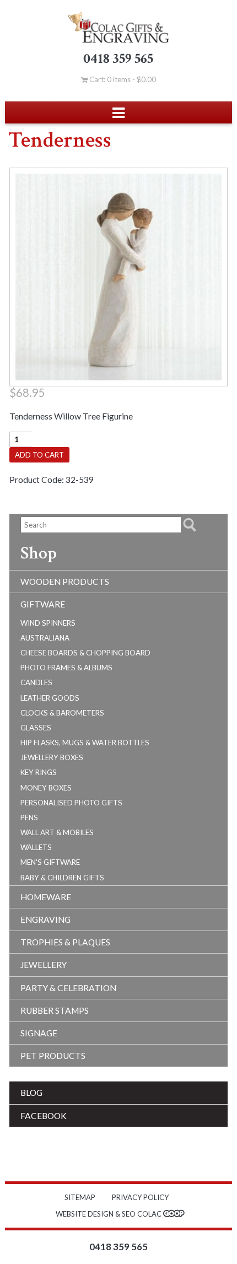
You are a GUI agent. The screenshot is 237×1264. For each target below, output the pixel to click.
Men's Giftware (50, 862)
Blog (31, 1093)
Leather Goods (49, 697)
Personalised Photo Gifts (71, 802)
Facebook (43, 1116)
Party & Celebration (68, 988)
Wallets (36, 847)
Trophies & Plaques (65, 942)
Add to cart (39, 454)
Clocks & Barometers (62, 712)
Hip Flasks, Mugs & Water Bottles (84, 742)
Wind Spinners (48, 622)
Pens (29, 817)
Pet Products (52, 1056)
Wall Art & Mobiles (57, 832)
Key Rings (38, 772)
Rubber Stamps (54, 1010)
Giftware (42, 604)
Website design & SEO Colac (109, 1213)
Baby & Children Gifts (62, 877)
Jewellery (43, 965)
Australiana (44, 637)
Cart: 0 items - (122, 79)
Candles (36, 682)
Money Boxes (46, 787)
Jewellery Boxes (51, 757)
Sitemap (79, 1197)
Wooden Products (64, 582)
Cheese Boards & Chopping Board (85, 652)
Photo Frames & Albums (66, 667)
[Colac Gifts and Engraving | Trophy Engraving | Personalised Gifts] (118, 27)
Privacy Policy (140, 1197)
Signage (38, 1033)
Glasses (35, 727)
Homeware (45, 897)
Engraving (45, 919)
